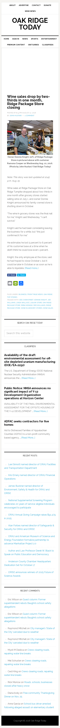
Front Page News (35, 294)
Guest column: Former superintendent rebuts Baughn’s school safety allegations (27, 603)
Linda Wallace (22, 303)
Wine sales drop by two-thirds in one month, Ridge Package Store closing (28, 102)
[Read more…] (31, 268)
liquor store (36, 303)
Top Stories (12, 297)
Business (23, 294)
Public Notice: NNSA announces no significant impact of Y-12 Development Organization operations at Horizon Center (27, 393)
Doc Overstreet (26, 300)
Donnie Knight (40, 300)
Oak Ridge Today (30, 24)
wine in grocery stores (31, 308)
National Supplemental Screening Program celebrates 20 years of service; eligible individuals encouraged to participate (29, 504)
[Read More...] (28, 378)
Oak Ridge (48, 294)
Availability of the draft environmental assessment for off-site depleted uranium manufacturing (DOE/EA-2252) (29, 360)
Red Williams (39, 305)
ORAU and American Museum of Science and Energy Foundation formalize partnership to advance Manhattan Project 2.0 (29, 540)
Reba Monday (27, 305)
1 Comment (29, 116)
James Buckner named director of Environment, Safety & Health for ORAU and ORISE (27, 490)
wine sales (48, 308)
